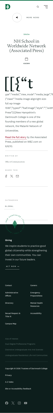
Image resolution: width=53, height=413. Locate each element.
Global (9, 206)
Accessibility (36, 313)
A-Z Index (9, 382)
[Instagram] (19, 404)
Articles (26, 34)
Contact (8, 285)
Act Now (11, 266)
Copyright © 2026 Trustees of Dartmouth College (26, 368)
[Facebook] (6, 404)
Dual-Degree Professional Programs (20, 344)
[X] (13, 404)
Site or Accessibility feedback (18, 388)
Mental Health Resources (36, 304)
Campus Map (10, 323)
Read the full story (16, 137)
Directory (9, 303)
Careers (33, 285)
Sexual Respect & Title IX (12, 315)
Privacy (8, 375)
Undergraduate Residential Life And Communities (26, 355)
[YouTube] (25, 404)
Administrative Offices (11, 294)
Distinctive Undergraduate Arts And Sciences (24, 349)
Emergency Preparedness (36, 294)
